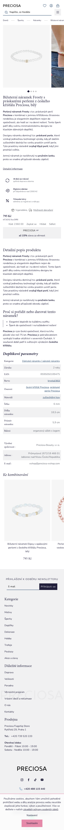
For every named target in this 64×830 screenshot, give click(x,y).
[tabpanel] (26, 56)
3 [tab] (33, 91)
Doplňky (8, 625)
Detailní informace (13, 168)
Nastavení (32, 815)
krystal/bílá (54, 380)
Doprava (8, 672)
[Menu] (57, 12)
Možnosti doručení (43, 210)
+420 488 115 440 (34, 789)
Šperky (8, 618)
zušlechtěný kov (51, 397)
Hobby (7, 638)
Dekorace (9, 632)
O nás (7, 705)
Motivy (8, 612)
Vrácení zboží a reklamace (18, 698)
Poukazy (8, 651)
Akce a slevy (11, 658)
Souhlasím (32, 823)
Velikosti (9, 679)
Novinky (8, 605)
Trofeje (8, 645)
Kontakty (9, 711)
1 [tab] (28, 91)
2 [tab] (31, 91)
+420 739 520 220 (21, 736)
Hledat (6, 12)
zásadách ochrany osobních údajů (40, 809)
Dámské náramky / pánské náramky (41, 361)
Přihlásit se (48, 586)
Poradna (8, 685)
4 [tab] (36, 91)
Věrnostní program (14, 692)
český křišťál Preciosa (37, 387)
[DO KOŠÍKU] (27, 510)
